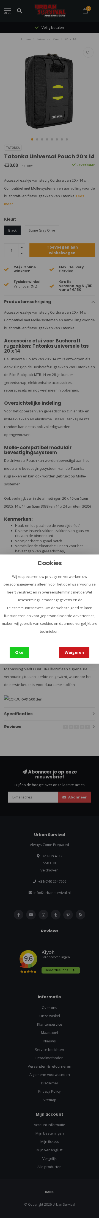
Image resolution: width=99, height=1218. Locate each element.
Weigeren (74, 652)
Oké (19, 652)
